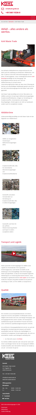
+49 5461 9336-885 (10, 373)
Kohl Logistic (23, 277)
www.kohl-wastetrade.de (9, 379)
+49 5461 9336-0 (13, 12)
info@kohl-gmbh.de (12, 9)
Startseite (11, 21)
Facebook (7, 396)
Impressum (4, 407)
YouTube (6, 398)
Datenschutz (4, 409)
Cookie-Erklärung (5, 411)
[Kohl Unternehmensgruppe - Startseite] (7, 4)
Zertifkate (19, 339)
